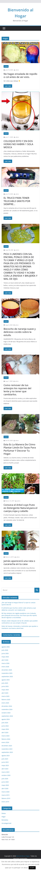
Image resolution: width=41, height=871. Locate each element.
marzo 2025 (5, 696)
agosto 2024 (6, 719)
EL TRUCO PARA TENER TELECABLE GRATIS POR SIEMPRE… (17, 201)
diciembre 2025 (7, 670)
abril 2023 (5, 769)
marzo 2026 (5, 663)
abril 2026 (5, 660)
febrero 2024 (6, 739)
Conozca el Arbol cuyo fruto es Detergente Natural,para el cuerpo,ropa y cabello (20, 508)
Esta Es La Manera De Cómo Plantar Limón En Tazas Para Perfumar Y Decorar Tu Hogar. (20, 449)
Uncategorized (6, 823)
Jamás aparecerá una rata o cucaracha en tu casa (19, 562)
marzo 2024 (5, 736)
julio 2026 (5, 650)
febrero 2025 (6, 699)
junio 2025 (5, 686)
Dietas (4, 813)
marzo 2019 (5, 795)
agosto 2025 (6, 680)
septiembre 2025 (7, 676)
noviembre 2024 (7, 709)
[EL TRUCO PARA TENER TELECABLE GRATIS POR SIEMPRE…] (20, 177)
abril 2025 (5, 693)
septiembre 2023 (7, 752)
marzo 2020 (5, 792)
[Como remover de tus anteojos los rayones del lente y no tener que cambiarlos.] (20, 364)
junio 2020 (5, 782)
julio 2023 (5, 759)
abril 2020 (5, 788)
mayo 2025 (5, 690)
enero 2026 (5, 667)
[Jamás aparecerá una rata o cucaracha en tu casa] (20, 540)
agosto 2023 (6, 755)
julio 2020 (5, 779)
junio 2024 (5, 726)
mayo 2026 (5, 657)
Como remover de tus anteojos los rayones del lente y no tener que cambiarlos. (17, 389)
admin (17, 70)
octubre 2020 (6, 775)
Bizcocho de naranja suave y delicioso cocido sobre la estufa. (20, 332)
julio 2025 (5, 683)
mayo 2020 (5, 785)
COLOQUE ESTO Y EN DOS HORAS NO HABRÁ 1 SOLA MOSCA (18, 144)
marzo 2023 (5, 772)
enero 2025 (5, 703)
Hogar (6, 66)
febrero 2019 (6, 798)
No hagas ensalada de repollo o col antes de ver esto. (20, 75)
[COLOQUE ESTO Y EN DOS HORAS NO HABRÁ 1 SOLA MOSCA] (20, 111)
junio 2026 (5, 653)
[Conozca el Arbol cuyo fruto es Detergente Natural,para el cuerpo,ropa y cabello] (20, 483)
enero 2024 (5, 742)
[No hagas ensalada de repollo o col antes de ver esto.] (20, 52)
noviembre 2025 (7, 673)
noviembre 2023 (7, 749)
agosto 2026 (6, 647)
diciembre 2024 (7, 706)
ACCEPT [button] (32, 868)
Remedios (5, 820)
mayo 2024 (5, 729)
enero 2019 (5, 802)
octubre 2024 (6, 713)
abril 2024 (5, 732)
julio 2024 (5, 723)
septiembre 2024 (7, 716)
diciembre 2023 (7, 746)
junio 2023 (5, 762)
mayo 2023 (5, 765)
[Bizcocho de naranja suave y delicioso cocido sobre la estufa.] (20, 308)
